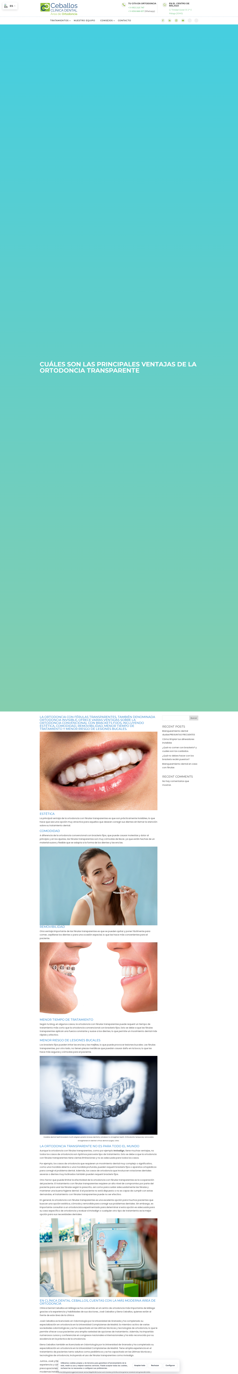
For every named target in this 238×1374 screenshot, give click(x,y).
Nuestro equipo (84, 21)
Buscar (194, 718)
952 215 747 (138, 7)
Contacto (124, 21)
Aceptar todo (139, 1365)
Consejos (106, 21)
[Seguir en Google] (190, 20)
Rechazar (155, 1365)
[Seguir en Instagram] (176, 20)
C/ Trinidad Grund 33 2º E (180, 9)
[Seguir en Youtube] (183, 20)
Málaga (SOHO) (176, 13)
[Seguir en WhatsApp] (196, 20)
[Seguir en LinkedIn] (170, 20)
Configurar (170, 1365)
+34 (130, 7)
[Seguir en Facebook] (163, 20)
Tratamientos (59, 21)
